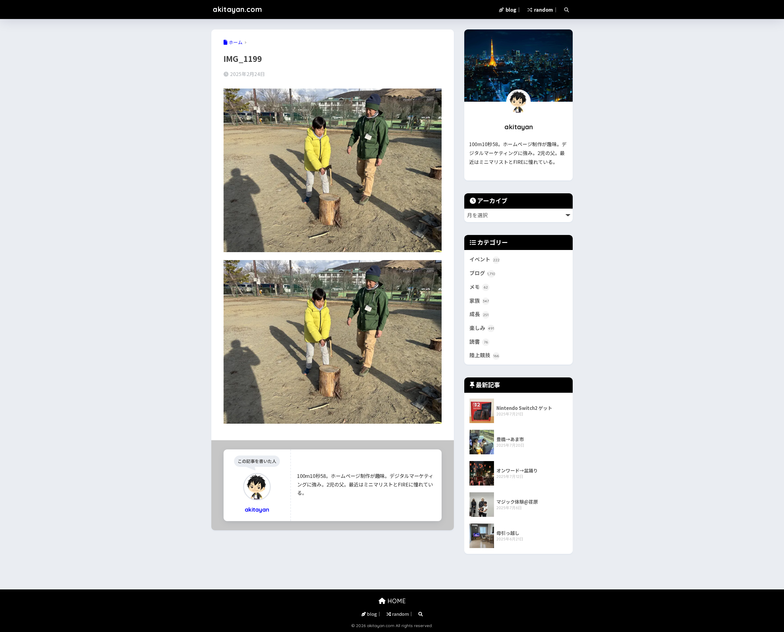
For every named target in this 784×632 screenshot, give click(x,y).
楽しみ (481, 327)
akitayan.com (237, 9)
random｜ (545, 9)
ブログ (482, 273)
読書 (478, 341)
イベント (484, 259)
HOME (396, 601)
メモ (478, 286)
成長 (478, 314)
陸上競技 (484, 355)
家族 (479, 300)
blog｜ (512, 9)
